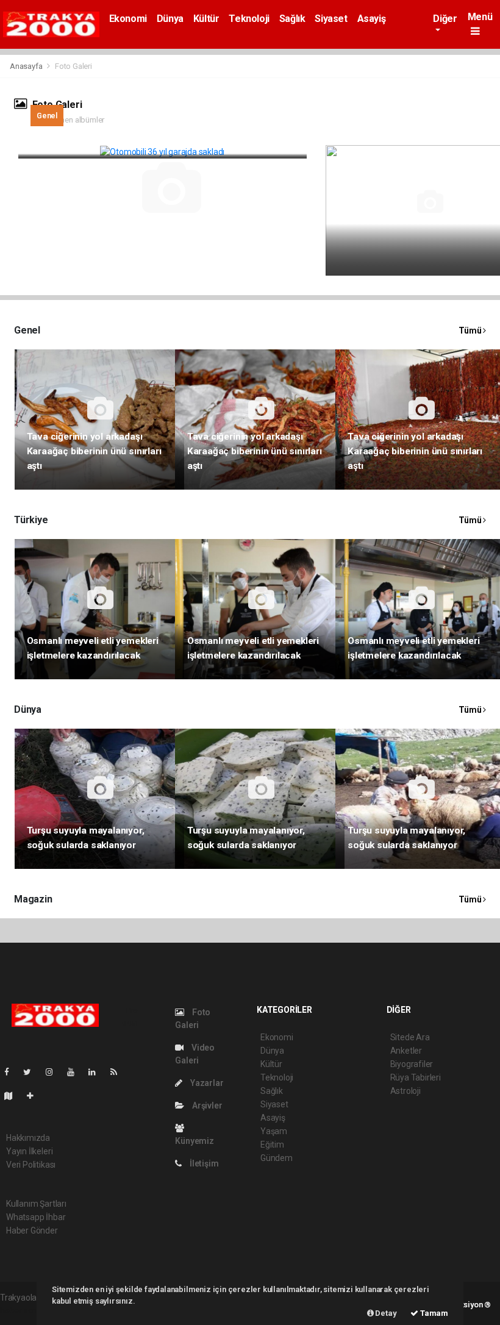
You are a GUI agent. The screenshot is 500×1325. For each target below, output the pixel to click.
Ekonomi (128, 18)
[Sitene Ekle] (35, 1096)
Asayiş (371, 18)
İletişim (203, 1163)
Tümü (471, 330)
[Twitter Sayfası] (32, 1072)
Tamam (433, 1313)
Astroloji (405, 1091)
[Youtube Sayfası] (75, 1072)
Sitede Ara (410, 1037)
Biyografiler (412, 1064)
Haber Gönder (32, 1230)
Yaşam (273, 1131)
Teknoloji (249, 18)
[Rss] (118, 1072)
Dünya (170, 18)
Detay (385, 1313)
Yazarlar (205, 1083)
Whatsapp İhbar (35, 1217)
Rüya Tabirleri (415, 1077)
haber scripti (23, 1310)
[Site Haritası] (13, 1096)
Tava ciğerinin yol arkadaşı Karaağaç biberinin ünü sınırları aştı (94, 451)
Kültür (206, 18)
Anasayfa (27, 66)
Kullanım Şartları (36, 1204)
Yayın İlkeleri (29, 1151)
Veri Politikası (30, 1165)
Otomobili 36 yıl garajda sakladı (98, 137)
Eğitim (272, 1144)
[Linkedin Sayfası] (96, 1072)
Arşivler (206, 1105)
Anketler (406, 1050)
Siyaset (331, 18)
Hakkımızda (28, 1138)
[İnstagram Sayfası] (54, 1072)
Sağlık (292, 18)
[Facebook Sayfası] (11, 1072)
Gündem (276, 1158)
